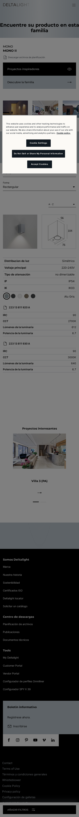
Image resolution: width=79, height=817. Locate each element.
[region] (39, 144)
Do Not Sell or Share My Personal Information (38, 153)
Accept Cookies (39, 164)
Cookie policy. (64, 133)
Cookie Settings (38, 143)
